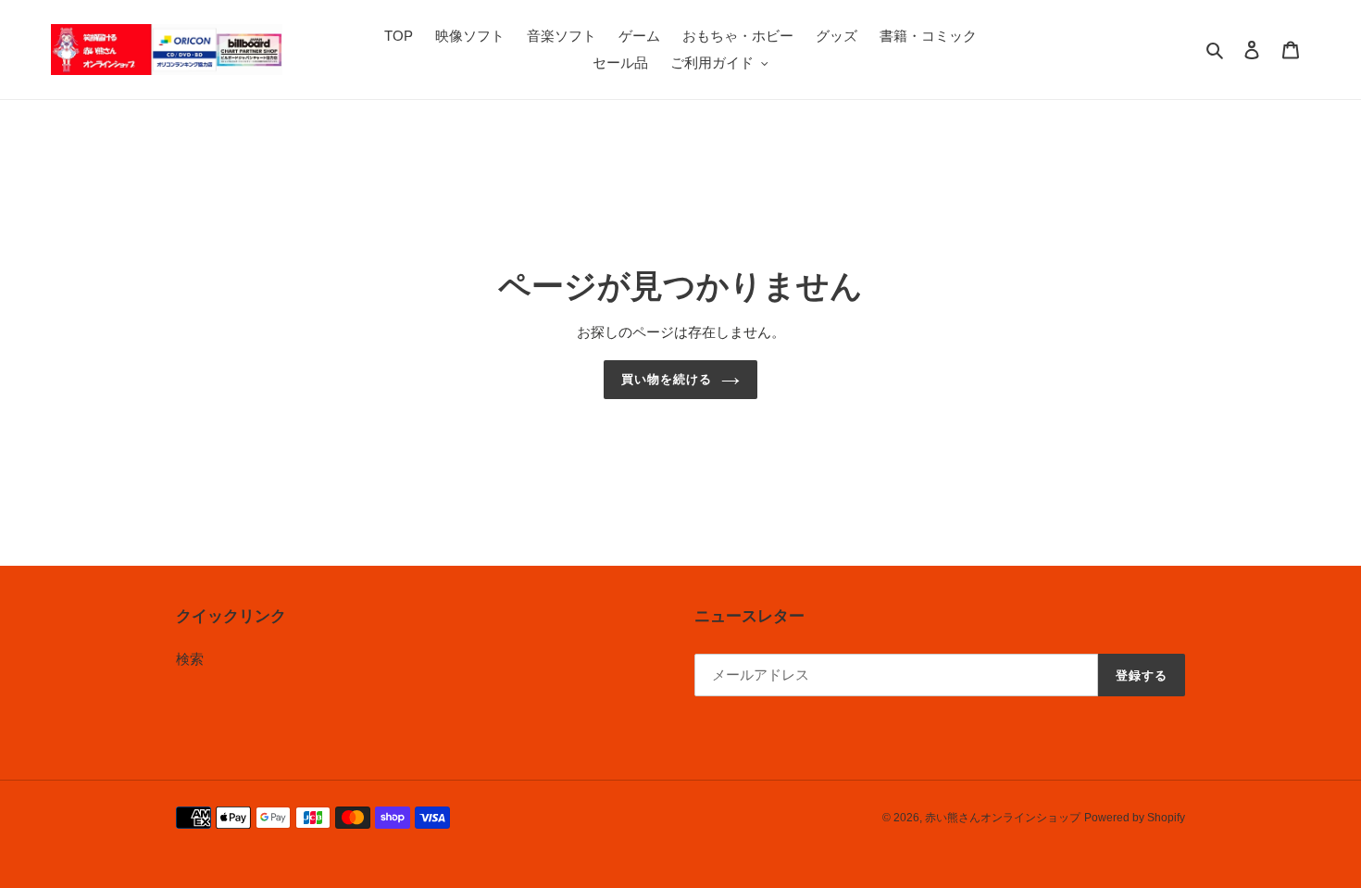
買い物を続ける (666, 379)
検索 (190, 659)
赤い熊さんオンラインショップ (1002, 817)
